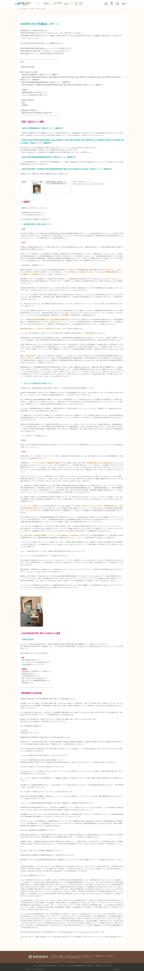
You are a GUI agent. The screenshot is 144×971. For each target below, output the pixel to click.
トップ (38, 3)
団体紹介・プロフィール (48, 3)
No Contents (58, 3)
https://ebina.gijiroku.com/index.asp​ (51, 53)
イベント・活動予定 (68, 3)
